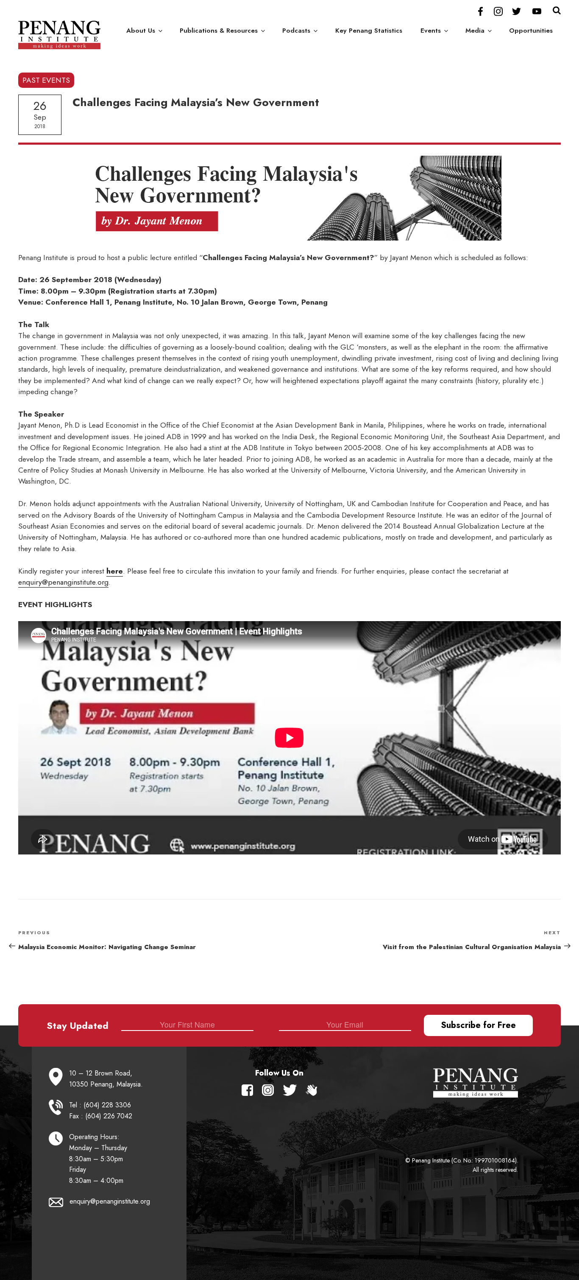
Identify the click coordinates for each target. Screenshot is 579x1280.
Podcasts (296, 30)
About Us (140, 30)
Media (474, 30)
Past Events (46, 80)
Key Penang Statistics (368, 30)
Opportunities (531, 30)
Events (430, 30)
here (114, 571)
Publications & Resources (219, 30)
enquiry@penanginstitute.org (63, 582)
